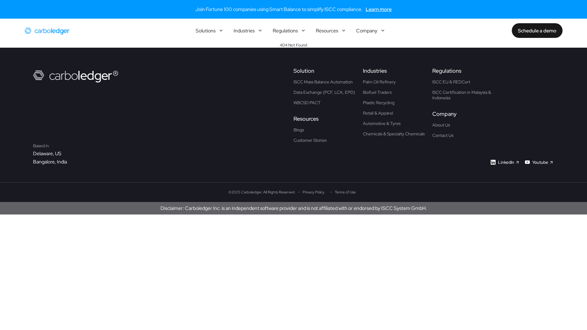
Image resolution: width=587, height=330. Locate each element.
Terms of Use (345, 192)
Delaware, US (47, 153)
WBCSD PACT (307, 102)
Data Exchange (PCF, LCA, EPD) (324, 92)
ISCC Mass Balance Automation (323, 82)
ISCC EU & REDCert (451, 82)
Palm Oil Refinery (379, 82)
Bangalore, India (50, 162)
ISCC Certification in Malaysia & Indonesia (461, 95)
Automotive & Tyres (382, 123)
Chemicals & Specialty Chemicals (394, 134)
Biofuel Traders (377, 92)
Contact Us (442, 135)
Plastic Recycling (378, 102)
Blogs (299, 130)
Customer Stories (310, 140)
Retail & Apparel (378, 113)
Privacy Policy (313, 192)
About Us (441, 125)
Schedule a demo (537, 31)
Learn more (379, 9)
